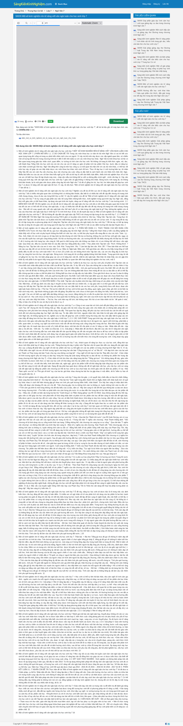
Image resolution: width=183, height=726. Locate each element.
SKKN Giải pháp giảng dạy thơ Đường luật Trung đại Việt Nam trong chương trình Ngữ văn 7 (151, 50)
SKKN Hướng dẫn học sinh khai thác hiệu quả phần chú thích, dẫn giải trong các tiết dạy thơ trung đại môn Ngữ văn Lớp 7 (151, 93)
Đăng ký (157, 4)
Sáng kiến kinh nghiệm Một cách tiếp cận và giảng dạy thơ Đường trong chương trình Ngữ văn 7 (151, 32)
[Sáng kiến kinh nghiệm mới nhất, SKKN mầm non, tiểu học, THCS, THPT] (32, 3)
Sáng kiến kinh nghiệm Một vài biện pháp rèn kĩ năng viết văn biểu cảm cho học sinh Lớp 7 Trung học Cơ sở (151, 59)
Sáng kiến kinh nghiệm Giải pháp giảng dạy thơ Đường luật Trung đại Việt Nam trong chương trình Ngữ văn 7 (151, 102)
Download (118, 121)
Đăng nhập (147, 4)
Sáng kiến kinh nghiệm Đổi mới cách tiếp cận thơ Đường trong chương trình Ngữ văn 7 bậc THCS (151, 77)
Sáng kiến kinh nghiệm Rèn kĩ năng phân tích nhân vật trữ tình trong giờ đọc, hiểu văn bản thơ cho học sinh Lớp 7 (151, 41)
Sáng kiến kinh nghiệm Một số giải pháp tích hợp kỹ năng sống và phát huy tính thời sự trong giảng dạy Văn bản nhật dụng (151, 68)
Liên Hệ (166, 4)
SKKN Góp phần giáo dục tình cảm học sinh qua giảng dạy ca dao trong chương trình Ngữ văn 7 (151, 23)
